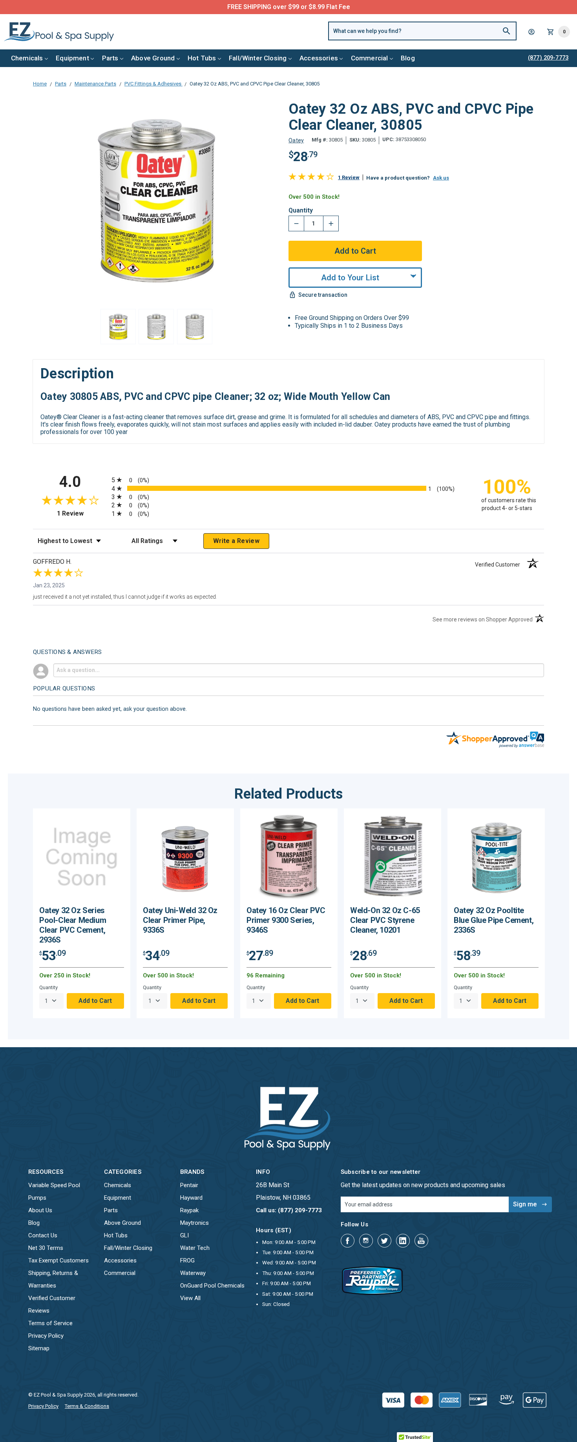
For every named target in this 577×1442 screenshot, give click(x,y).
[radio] (288, 479)
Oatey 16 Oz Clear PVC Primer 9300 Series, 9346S (286, 920)
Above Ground (153, 58)
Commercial (369, 58)
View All (190, 1298)
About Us (40, 1210)
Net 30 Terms (45, 1247)
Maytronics (194, 1222)
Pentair (189, 1185)
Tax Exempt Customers (58, 1260)
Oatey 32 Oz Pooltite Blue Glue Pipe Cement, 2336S (493, 920)
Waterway (193, 1273)
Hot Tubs (202, 58)
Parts (110, 58)
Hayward (191, 1197)
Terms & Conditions (87, 1406)
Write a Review (236, 541)
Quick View (81, 860)
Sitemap (38, 1348)
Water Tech (195, 1247)
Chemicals (27, 58)
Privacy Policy (46, 1335)
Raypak (189, 1210)
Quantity (300, 210)
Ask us (441, 178)
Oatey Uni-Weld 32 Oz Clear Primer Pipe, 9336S (180, 920)
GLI (184, 1235)
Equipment (72, 58)
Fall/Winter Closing (258, 58)
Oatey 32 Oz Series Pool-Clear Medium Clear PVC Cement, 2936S (72, 925)
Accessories (318, 58)
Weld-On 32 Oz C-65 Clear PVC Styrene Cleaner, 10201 (385, 920)
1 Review (349, 177)
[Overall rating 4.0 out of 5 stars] (311, 178)
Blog (408, 58)
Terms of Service (50, 1323)
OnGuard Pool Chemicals (212, 1285)
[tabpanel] (81, 913)
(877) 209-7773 (318, 7)
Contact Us (42, 1235)
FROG (187, 1260)
